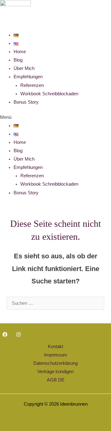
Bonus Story (26, 102)
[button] (55, 117)
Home (20, 51)
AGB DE (55, 379)
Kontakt (55, 346)
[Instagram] (18, 334)
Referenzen (32, 85)
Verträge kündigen (55, 371)
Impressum (55, 354)
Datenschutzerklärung (55, 363)
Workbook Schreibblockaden (49, 93)
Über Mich (24, 68)
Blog (18, 60)
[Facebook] (5, 334)
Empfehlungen (28, 76)
